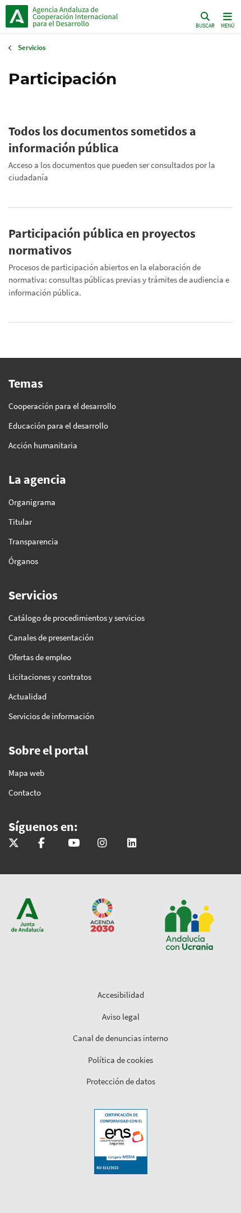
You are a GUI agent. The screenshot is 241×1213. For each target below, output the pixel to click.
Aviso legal (121, 1016)
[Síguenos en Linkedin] (131, 843)
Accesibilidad (121, 994)
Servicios (32, 47)
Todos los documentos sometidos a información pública (102, 139)
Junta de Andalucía (17, 16)
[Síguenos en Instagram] (102, 843)
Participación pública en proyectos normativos (102, 241)
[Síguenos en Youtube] (74, 843)
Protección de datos (120, 1081)
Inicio (82, 16)
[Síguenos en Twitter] (13, 843)
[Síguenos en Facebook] (41, 843)
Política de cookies (120, 1060)
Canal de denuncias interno (120, 1038)
